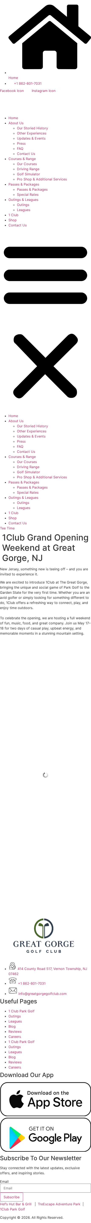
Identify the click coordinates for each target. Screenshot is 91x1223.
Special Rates (28, 194)
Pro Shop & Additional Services (42, 179)
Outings (23, 205)
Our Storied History (32, 128)
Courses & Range (22, 159)
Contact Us (26, 154)
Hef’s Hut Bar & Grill (16, 1204)
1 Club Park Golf (21, 1011)
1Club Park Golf (12, 1209)
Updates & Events (31, 138)
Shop (12, 220)
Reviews (15, 1031)
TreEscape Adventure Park (59, 1204)
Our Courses (27, 164)
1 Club (13, 215)
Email (4, 1181)
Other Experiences (31, 133)
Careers (14, 1036)
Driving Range (28, 169)
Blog (12, 1026)
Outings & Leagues (23, 199)
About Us (15, 123)
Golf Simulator (28, 174)
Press (21, 143)
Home (13, 118)
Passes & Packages (23, 184)
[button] (45, 320)
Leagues (23, 210)
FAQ (20, 148)
